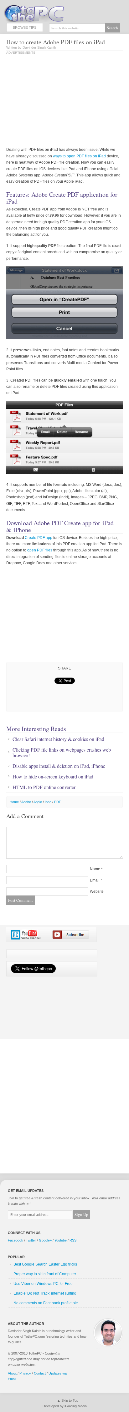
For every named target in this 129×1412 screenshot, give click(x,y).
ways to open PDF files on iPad (79, 156)
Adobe (26, 802)
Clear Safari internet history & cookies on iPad (58, 739)
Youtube (60, 1240)
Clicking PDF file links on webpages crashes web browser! (62, 752)
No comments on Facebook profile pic (45, 1303)
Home (14, 802)
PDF (57, 802)
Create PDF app (38, 538)
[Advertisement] (58, 101)
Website (97, 891)
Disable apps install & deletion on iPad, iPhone (59, 766)
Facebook (15, 1240)
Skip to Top (69, 1400)
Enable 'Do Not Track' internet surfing (44, 1293)
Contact (40, 1373)
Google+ (45, 1240)
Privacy (25, 1373)
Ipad (48, 802)
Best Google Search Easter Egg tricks (45, 1264)
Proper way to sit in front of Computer (44, 1274)
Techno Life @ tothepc (50, 12)
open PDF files (39, 550)
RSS (73, 1240)
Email (95, 880)
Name (95, 869)
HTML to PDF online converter (44, 787)
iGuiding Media (75, 1406)
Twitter (31, 1240)
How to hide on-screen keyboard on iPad (53, 776)
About (12, 1373)
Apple (38, 802)
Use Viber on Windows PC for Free (43, 1283)
